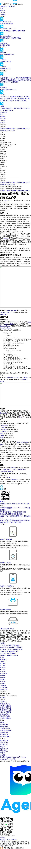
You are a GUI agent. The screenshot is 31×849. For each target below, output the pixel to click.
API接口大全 (4, 751)
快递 (1, 130)
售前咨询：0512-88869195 (8, 840)
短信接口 (3, 755)
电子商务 (26, 504)
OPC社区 (3, 12)
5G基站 (8, 128)
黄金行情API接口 (5, 736)
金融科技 (14, 504)
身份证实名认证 (5, 704)
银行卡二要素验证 (5, 718)
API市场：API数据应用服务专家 (9, 645)
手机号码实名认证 (5, 708)
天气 (28, 128)
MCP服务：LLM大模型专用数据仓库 (11, 647)
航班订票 (6, 130)
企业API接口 (4, 743)
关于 (1, 114)
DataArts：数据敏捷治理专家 (9, 651)
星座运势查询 (4, 732)
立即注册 (3, 838)
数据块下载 (3, 689)
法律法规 (3, 675)
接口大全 (20, 504)
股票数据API (4, 734)
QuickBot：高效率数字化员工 (9, 653)
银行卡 (25, 128)
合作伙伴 (3, 120)
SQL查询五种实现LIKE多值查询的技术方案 (13, 512)
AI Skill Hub (3, 687)
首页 (1, 8)
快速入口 (3, 684)
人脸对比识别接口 (5, 712)
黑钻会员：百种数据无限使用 (9, 655)
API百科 (2, 122)
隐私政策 (3, 679)
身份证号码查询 (5, 728)
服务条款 (3, 677)
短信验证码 (3, 702)
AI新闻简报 (19, 128)
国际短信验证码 (5, 716)
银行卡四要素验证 (5, 706)
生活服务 (3, 504)
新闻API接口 (4, 726)
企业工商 (8, 504)
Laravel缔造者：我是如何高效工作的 (18, 190)
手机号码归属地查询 (6, 730)
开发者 (2, 657)
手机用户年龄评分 (5, 563)
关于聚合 (3, 116)
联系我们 (3, 698)
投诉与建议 (3, 673)
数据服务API (4, 741)
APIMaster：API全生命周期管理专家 (11, 649)
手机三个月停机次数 (6, 539)
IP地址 (2, 722)
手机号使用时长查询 (6, 710)
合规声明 (3, 682)
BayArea (2, 661)
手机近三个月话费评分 (7, 586)
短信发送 (3, 128)
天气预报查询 (4, 724)
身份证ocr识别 (4, 714)
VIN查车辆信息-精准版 (7, 629)
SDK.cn (7, 200)
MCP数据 (3, 686)
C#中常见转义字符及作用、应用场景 (11, 514)
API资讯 (2, 753)
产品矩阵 (3, 14)
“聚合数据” (14, 480)
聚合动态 (3, 118)
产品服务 (3, 643)
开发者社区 (3, 659)
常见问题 (3, 671)
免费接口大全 (4, 745)
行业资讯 (3, 190)
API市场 (2, 10)
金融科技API (4, 749)
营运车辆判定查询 (5, 609)
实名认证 (12, 130)
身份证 (13, 128)
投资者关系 (3, 112)
